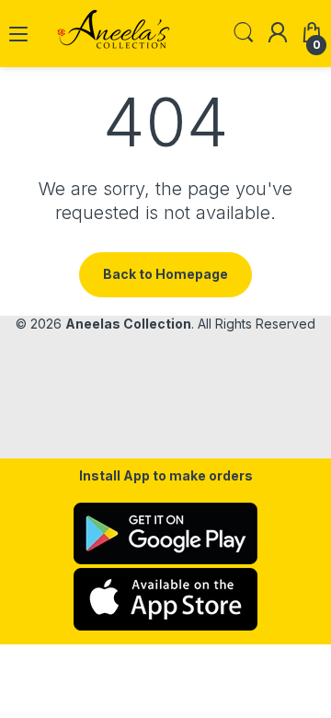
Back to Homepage (165, 274)
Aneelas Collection (128, 323)
